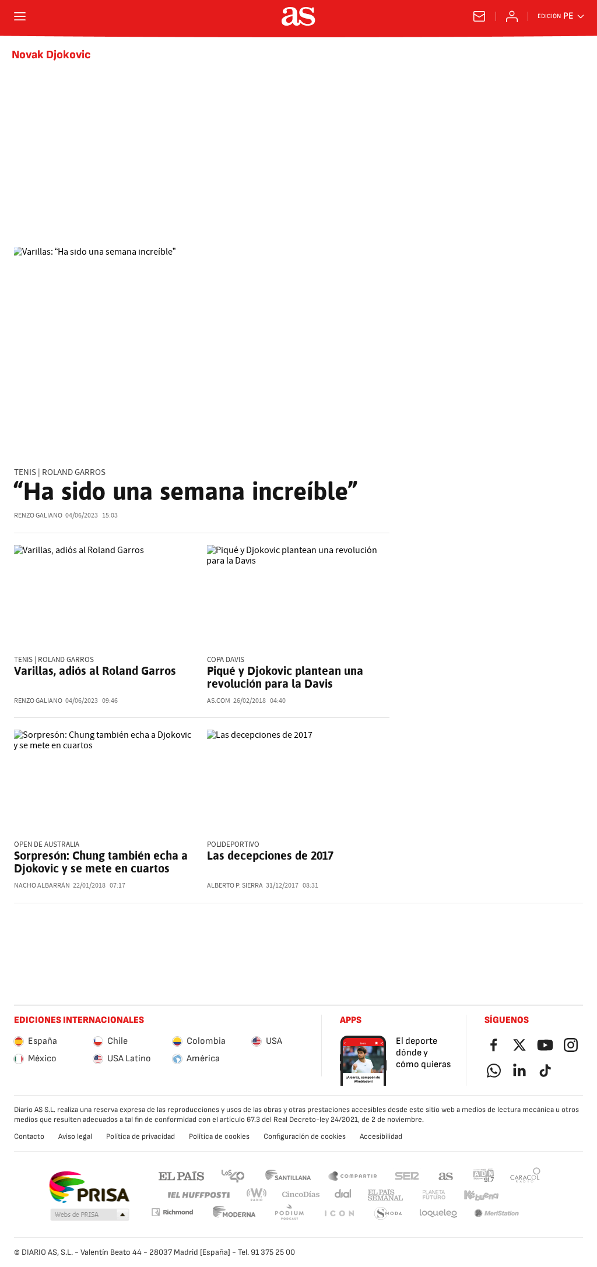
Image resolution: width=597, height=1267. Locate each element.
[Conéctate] (512, 16)
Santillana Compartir (353, 1175)
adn (483, 1175)
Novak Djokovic (51, 55)
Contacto (29, 1136)
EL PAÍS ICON (339, 1213)
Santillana (287, 1175)
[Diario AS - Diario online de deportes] (298, 16)
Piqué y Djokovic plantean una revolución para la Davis (285, 677)
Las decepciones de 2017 (270, 856)
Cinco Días (301, 1195)
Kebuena (481, 1195)
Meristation (497, 1213)
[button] (90, 1215)
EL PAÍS (181, 1175)
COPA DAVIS (225, 660)
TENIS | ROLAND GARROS (60, 472)
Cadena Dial (343, 1195)
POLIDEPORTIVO (233, 844)
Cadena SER (407, 1175)
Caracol (525, 1175)
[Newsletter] (479, 16)
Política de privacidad (140, 1136)
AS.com (446, 1175)
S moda (388, 1213)
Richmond (172, 1212)
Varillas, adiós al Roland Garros (95, 671)
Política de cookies (219, 1136)
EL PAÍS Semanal (385, 1195)
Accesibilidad (381, 1136)
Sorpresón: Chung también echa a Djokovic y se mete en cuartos (101, 862)
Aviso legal (75, 1136)
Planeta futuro (433, 1195)
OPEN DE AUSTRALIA (46, 844)
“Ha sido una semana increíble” (185, 491)
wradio (257, 1195)
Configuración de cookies (305, 1136)
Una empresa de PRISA (89, 1187)
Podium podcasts (289, 1213)
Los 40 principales (233, 1175)
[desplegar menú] (20, 16)
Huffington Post (198, 1195)
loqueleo (438, 1213)
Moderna (234, 1213)
